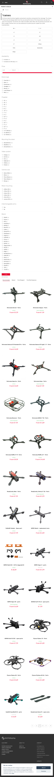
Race (6, 82)
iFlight (6, 251)
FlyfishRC (7, 237)
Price (3, 66)
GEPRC (6, 243)
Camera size (6, 170)
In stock (7, 59)
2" (5, 128)
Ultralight (7, 86)
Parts (14, 47)
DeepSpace (7, 233)
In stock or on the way (10, 61)
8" (5, 108)
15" (5, 100)
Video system (6, 151)
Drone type (5, 77)
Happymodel (8, 245)
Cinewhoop (7, 84)
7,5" (5, 110)
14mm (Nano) (8, 179)
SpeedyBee (7, 263)
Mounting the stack (8, 139)
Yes (4, 207)
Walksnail (7, 161)
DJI (6, 159)
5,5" (5, 116)
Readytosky (7, 259)
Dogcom (6, 235)
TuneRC (6, 269)
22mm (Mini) (8, 173)
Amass (6, 219)
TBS (5, 267)
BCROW (6, 225)
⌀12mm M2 (7, 195)
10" (5, 104)
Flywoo (6, 239)
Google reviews (1, 16)
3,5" (5, 122)
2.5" (40, 40)
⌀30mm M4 (7, 189)
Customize (43, 771)
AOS (5, 221)
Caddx (6, 229)
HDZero (7, 163)
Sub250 (6, 265)
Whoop (39, 44)
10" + (14, 28)
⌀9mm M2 (7, 197)
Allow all (43, 767)
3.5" (40, 36)
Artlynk (6, 165)
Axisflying (7, 223)
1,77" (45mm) (8, 130)
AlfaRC (6, 217)
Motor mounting (7, 186)
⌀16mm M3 (7, 193)
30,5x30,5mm (8, 142)
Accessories (40, 47)
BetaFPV (7, 227)
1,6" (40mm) (7, 132)
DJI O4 (6, 157)
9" (5, 106)
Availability (5, 56)
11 (50, 725)
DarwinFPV (7, 231)
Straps (14, 51)
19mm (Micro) (8, 177)
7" (5, 112)
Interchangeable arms (9, 204)
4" (14, 36)
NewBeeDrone (8, 253)
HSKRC (6, 249)
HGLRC (6, 247)
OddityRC (7, 255)
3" (14, 40)
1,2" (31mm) (7, 134)
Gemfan (6, 241)
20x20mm (7, 144)
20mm (6, 175)
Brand (4, 214)
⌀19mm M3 (7, 191)
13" (5, 102)
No (4, 209)
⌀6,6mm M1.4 (8, 199)
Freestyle (7, 80)
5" (39, 32)
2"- (14, 44)
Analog (7, 155)
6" (14, 32)
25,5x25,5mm (8, 146)
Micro (6, 92)
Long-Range (8, 90)
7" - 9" (40, 28)
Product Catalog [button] (6, 6)
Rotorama (7, 261)
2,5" (6, 126)
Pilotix (6, 257)
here (13, 773)
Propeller (4, 97)
